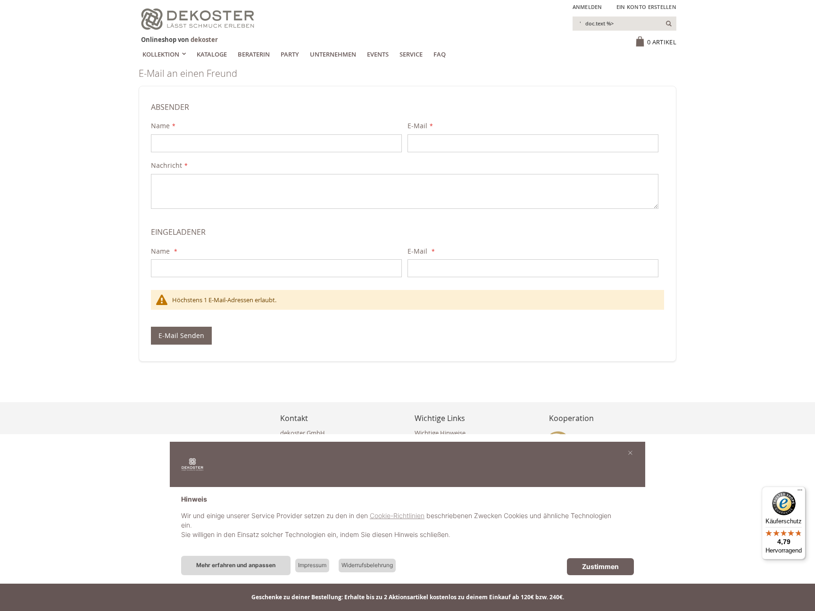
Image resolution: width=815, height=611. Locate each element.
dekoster (204, 39)
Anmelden (587, 6)
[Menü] (800, 492)
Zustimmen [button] (600, 566)
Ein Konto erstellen (646, 6)
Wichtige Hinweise (440, 433)
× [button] (630, 452)
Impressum (312, 565)
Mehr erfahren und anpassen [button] (235, 565)
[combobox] (624, 24)
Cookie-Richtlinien (397, 516)
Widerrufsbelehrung (367, 565)
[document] (407, 524)
